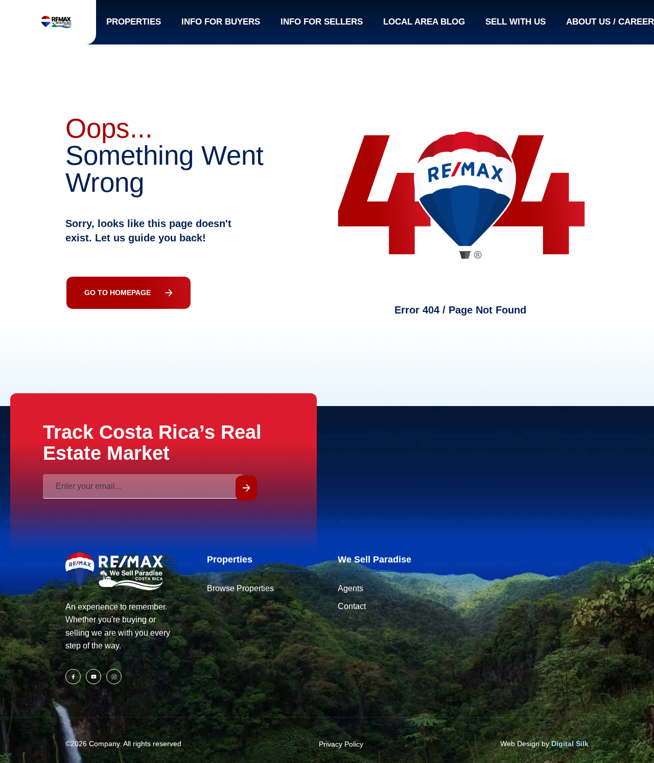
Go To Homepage (117, 292)
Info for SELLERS (322, 22)
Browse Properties (240, 588)
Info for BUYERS (220, 22)
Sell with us (515, 22)
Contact (352, 606)
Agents (350, 588)
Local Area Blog (424, 22)
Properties (133, 22)
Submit (246, 488)
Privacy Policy (341, 744)
